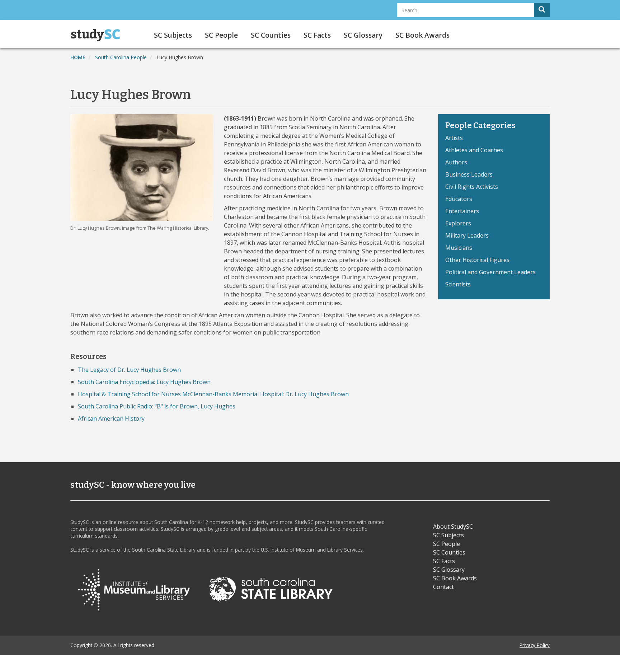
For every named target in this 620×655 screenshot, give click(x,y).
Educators (458, 199)
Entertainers (462, 211)
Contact (443, 587)
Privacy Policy (535, 645)
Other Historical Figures (477, 260)
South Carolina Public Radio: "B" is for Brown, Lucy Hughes (156, 406)
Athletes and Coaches (474, 150)
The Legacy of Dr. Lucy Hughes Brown (129, 370)
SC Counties (271, 35)
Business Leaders (469, 174)
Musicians (458, 248)
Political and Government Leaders (490, 272)
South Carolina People (121, 57)
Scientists (458, 284)
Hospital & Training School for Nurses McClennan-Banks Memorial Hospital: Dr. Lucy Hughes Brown (213, 394)
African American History (111, 418)
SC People (221, 35)
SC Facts (317, 35)
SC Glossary (363, 35)
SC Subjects (173, 35)
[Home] (98, 35)
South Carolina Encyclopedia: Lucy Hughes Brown (144, 382)
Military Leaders (467, 235)
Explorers (458, 223)
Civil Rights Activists (471, 187)
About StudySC (453, 526)
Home (77, 57)
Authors (456, 162)
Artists (454, 138)
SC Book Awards (422, 35)
